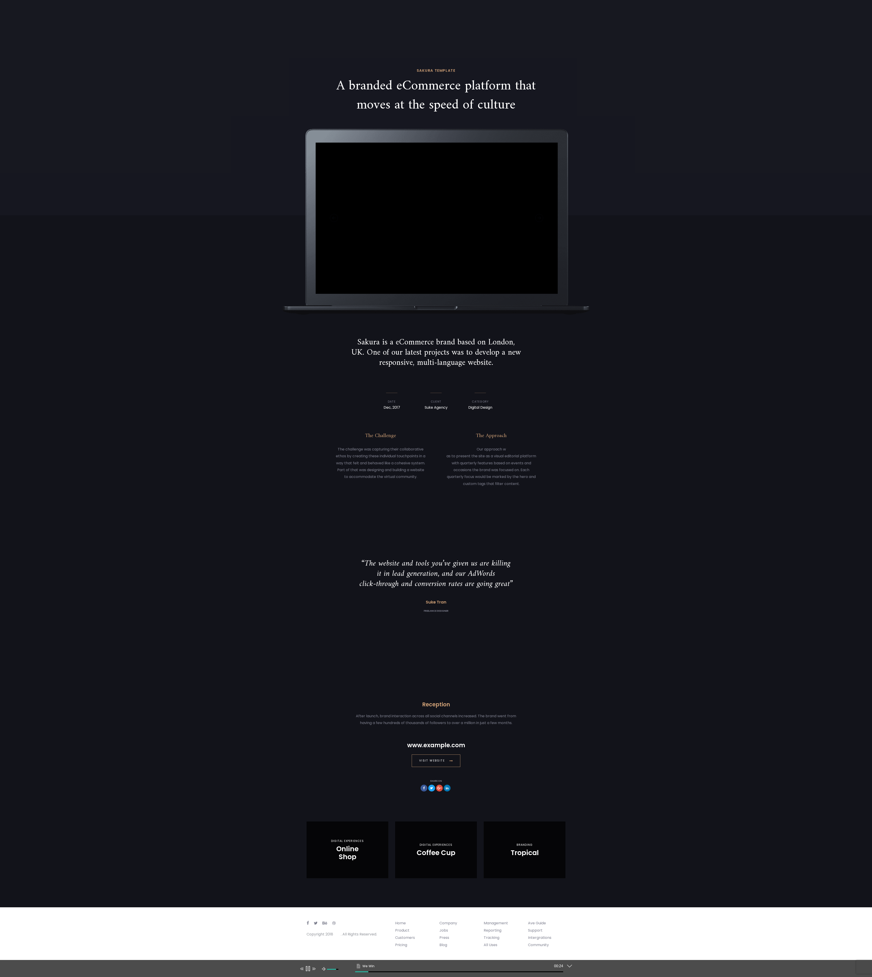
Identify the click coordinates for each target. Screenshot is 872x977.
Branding (525, 845)
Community (538, 944)
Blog (443, 944)
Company (448, 923)
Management (496, 923)
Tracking (491, 937)
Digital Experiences (347, 841)
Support (535, 930)
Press (444, 937)
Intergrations (539, 937)
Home (400, 923)
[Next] (539, 218)
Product (402, 930)
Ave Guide (537, 923)
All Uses (490, 944)
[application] (432, 969)
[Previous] (334, 218)
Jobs (443, 930)
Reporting (492, 930)
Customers (405, 937)
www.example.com (436, 745)
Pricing (401, 944)
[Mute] (324, 968)
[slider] (459, 971)
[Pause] (307, 969)
